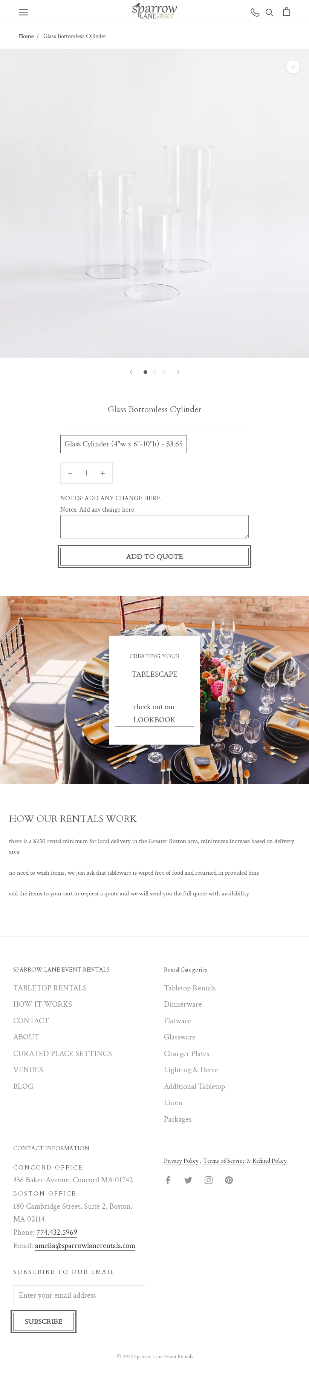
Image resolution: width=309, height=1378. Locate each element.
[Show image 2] (154, 372)
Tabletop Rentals (190, 988)
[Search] (270, 11)
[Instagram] (209, 1179)
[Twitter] (188, 1179)
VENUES (28, 1070)
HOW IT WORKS (42, 1004)
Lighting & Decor (191, 1070)
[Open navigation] (23, 11)
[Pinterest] (229, 1179)
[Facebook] (168, 1179)
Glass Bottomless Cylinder (74, 36)
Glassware (180, 1037)
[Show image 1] (145, 372)
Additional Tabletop (194, 1086)
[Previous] (131, 372)
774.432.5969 (57, 1232)
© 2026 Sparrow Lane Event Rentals (155, 1356)
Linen (173, 1102)
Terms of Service (224, 1161)
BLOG (23, 1086)
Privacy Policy (181, 1161)
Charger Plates (186, 1053)
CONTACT (31, 1021)
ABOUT (26, 1037)
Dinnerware (183, 1004)
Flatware (177, 1021)
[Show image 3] (163, 372)
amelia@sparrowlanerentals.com (85, 1245)
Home (26, 36)
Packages (177, 1119)
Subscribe (43, 1321)
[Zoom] (293, 67)
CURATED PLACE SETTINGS (62, 1053)
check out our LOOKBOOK (154, 713)
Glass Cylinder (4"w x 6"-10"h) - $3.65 (123, 444)
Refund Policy (269, 1161)
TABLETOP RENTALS (50, 988)
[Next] (178, 372)
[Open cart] (286, 11)
